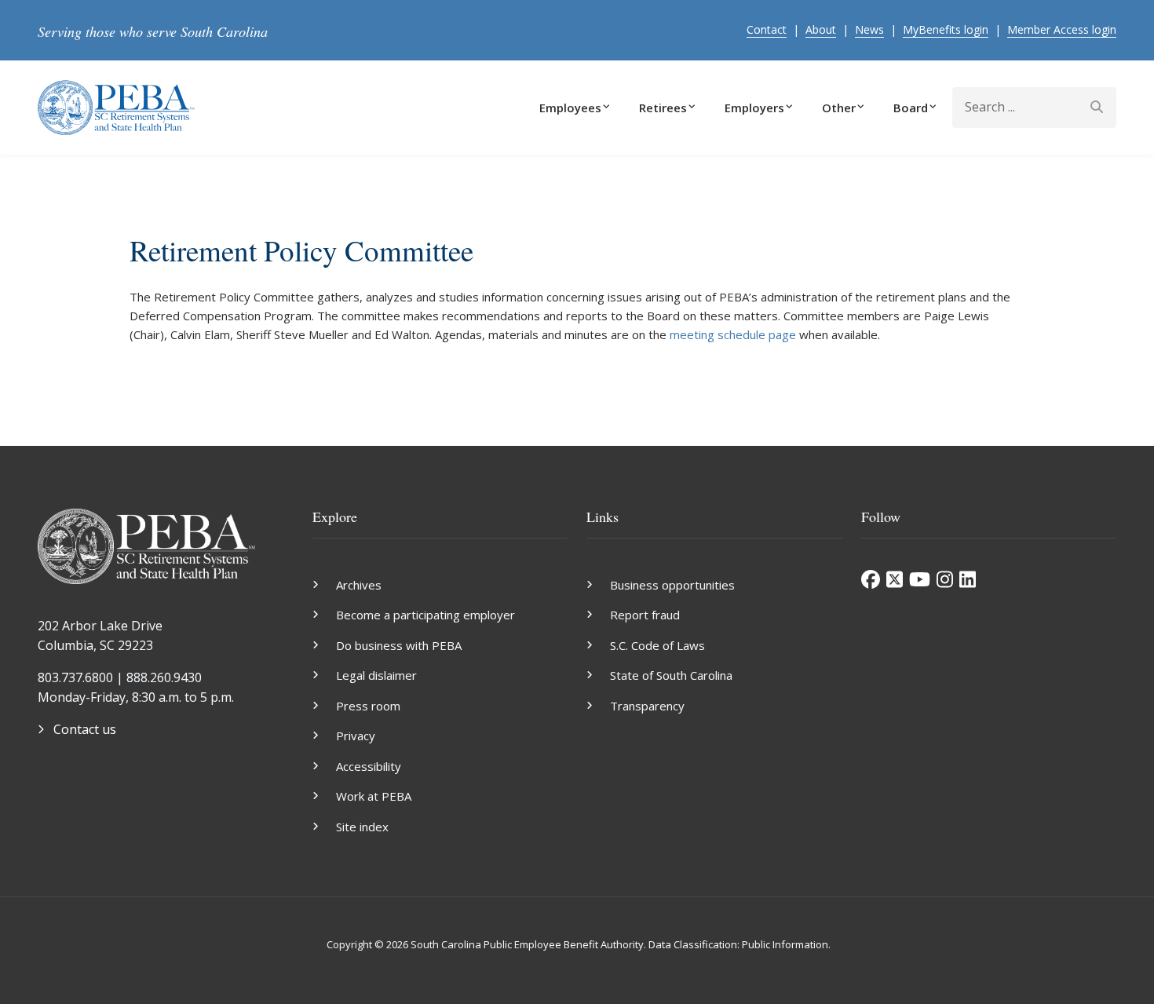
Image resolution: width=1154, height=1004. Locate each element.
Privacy (355, 735)
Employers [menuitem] (754, 107)
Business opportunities (672, 585)
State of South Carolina (671, 675)
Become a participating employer (425, 614)
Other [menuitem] (839, 107)
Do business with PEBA (399, 645)
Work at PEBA (373, 796)
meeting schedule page (733, 334)
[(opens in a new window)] (870, 579)
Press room (368, 706)
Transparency (647, 706)
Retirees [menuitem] (663, 107)
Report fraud (645, 614)
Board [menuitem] (910, 107)
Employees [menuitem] (570, 107)
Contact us (84, 729)
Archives (359, 585)
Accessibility (368, 766)
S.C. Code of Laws (657, 645)
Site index (362, 826)
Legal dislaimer (376, 675)
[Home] (116, 106)
